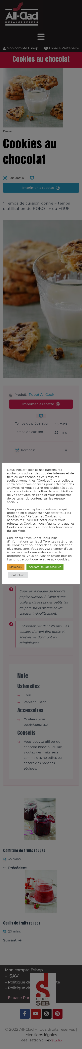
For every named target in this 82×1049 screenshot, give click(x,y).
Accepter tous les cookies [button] (45, 566)
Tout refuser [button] (17, 575)
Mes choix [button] (15, 566)
